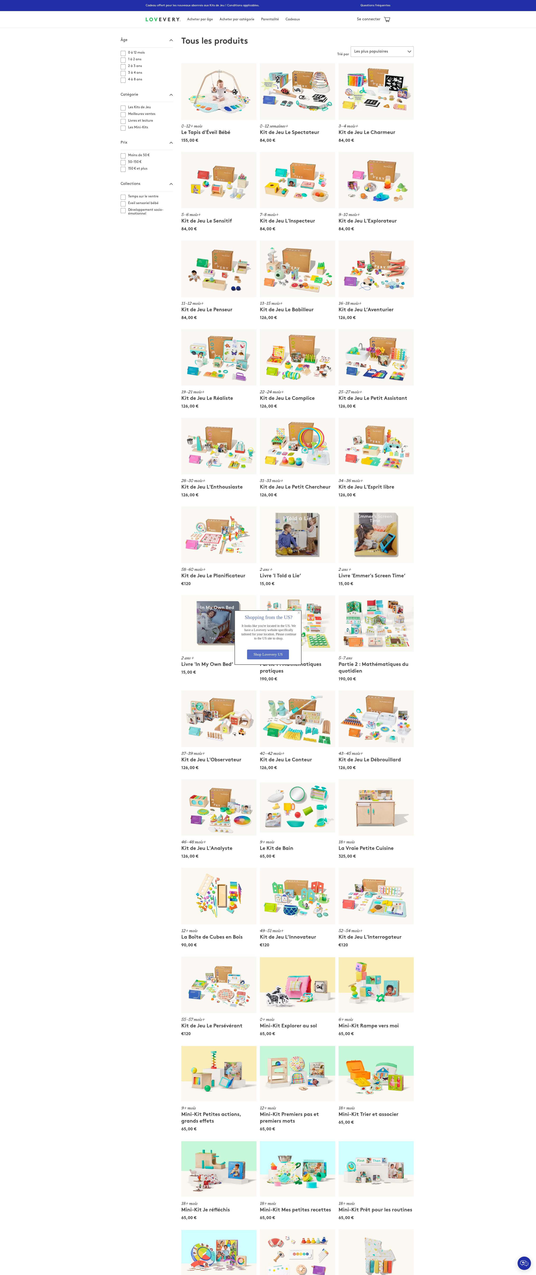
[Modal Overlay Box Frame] (268, 637)
